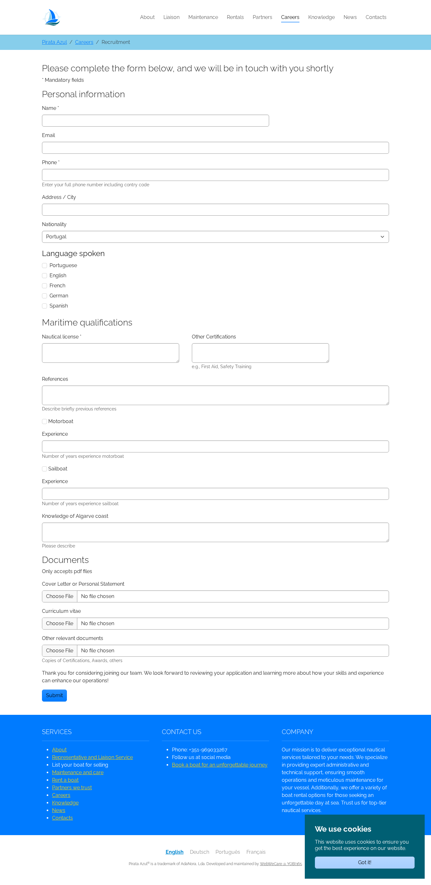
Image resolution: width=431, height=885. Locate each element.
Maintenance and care (77, 772)
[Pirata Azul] (52, 17)
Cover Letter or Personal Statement (83, 584)
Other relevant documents (72, 638)
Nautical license (61, 337)
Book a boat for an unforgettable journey (220, 765)
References (55, 379)
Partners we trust (72, 788)
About (59, 750)
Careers (61, 795)
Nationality (54, 224)
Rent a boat (65, 780)
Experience (55, 434)
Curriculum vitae (61, 611)
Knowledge (65, 803)
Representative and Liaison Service (92, 757)
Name (50, 108)
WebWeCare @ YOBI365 (281, 864)
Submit (54, 695)
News (58, 810)
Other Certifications (214, 337)
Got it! (364, 862)
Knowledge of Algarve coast (75, 516)
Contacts (62, 818)
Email (48, 135)
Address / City (59, 197)
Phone (51, 162)
